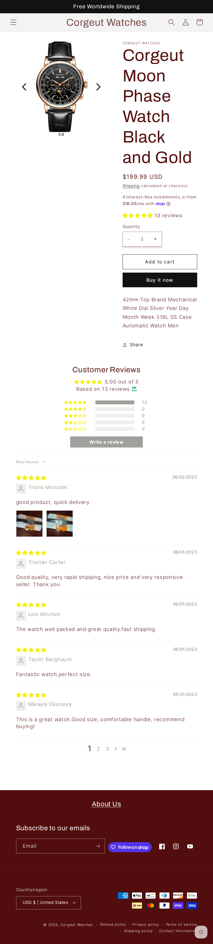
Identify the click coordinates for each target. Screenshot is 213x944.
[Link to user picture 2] (59, 523)
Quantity (131, 226)
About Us (106, 804)
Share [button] (136, 344)
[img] (31, 478)
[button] (13, 22)
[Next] (98, 87)
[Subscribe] (98, 846)
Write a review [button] (106, 442)
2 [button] (98, 749)
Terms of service (181, 924)
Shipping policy (138, 931)
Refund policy (113, 924)
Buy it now (159, 280)
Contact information (178, 931)
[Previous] (24, 87)
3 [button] (107, 749)
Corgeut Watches (77, 925)
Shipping (131, 185)
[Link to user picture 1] (29, 523)
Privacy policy (146, 924)
